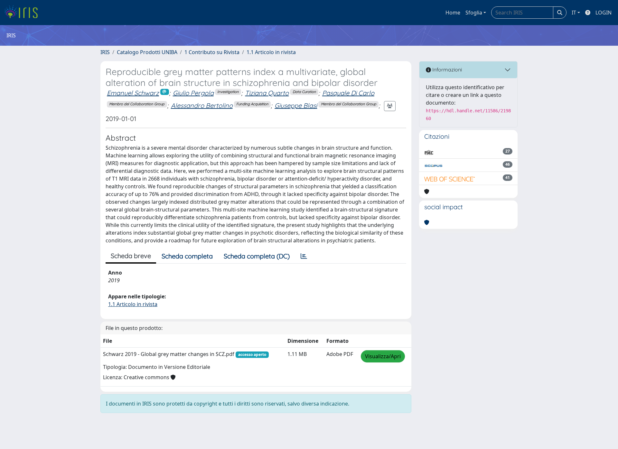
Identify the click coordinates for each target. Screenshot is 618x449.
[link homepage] (23, 12)
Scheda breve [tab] (131, 256)
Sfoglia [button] (473, 12)
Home (452, 12)
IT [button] (574, 12)
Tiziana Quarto (267, 93)
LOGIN (603, 12)
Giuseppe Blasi (296, 105)
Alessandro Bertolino (202, 105)
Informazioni (446, 69)
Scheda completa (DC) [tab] (257, 256)
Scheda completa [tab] (187, 256)
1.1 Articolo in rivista (271, 52)
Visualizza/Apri (383, 356)
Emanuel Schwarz (133, 93)
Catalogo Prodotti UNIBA (147, 52)
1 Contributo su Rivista (211, 52)
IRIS (105, 52)
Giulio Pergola (193, 93)
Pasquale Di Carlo (348, 93)
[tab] (304, 256)
